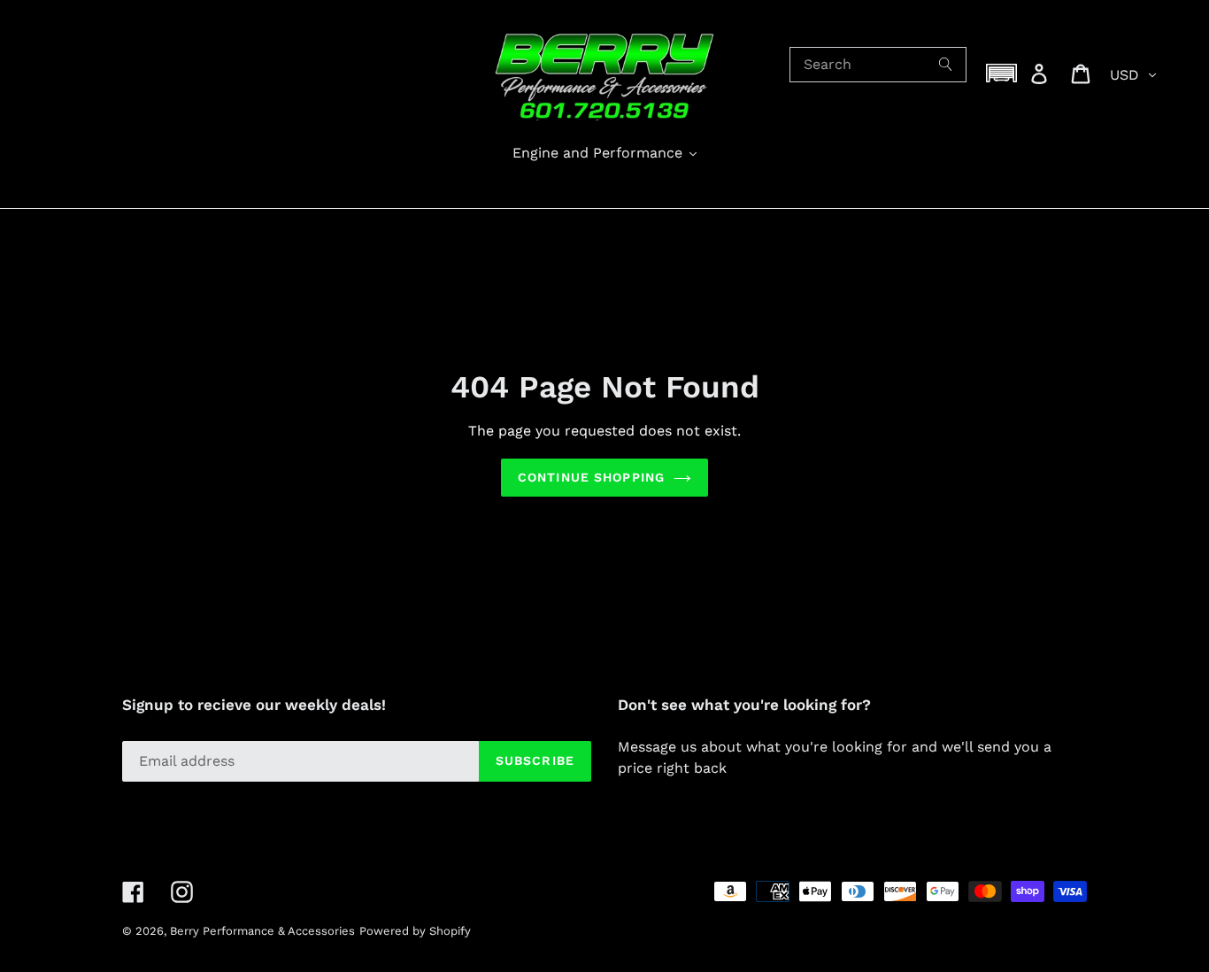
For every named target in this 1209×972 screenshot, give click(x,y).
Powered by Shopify (415, 930)
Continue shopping (591, 477)
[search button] (946, 64)
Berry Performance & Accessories (262, 930)
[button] (1002, 73)
